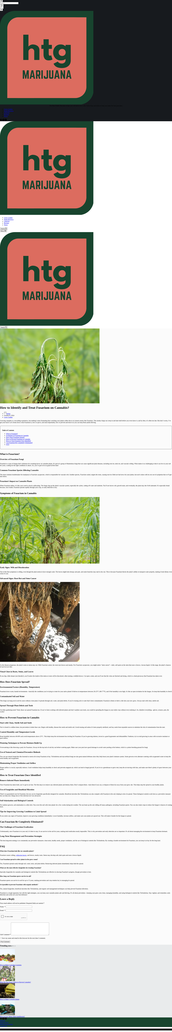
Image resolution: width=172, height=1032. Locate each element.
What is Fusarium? (12, 434)
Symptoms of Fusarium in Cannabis (17, 435)
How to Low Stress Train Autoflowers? (12, 1016)
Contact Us (3, 1026)
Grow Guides (8, 218)
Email (2, 910)
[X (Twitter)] (3, 1019)
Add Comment (5, 934)
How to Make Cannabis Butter (9, 999)
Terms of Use (4, 1022)
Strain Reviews (9, 219)
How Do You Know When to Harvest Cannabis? (15, 982)
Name (2, 907)
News (6, 225)
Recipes (6, 223)
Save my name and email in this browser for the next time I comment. (23, 938)
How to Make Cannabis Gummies (11, 965)
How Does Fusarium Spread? (15, 437)
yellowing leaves (21, 855)
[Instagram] (6, 1019)
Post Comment (5, 941)
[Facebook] (1, 1019)
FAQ (7, 444)
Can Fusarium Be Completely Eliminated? (19, 443)
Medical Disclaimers (6, 1024)
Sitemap (2, 1021)
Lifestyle (6, 221)
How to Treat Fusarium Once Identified (18, 441)
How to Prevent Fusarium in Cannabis (18, 439)
